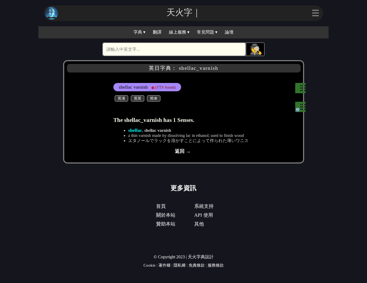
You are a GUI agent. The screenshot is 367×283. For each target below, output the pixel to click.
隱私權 (180, 265)
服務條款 (216, 265)
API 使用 (203, 215)
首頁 (161, 206)
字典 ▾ (139, 32)
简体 (153, 98)
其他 (199, 224)
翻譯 (157, 32)
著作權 (165, 265)
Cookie (149, 265)
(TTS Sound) (165, 87)
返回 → (183, 151)
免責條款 (197, 265)
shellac (135, 130)
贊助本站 (165, 224)
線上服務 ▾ (179, 32)
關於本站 (165, 215)
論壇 (229, 32)
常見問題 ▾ (207, 32)
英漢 (121, 98)
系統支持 (204, 206)
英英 (137, 98)
